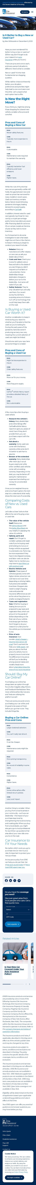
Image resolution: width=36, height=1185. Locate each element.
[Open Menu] (32, 12)
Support (5, 1145)
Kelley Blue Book (18, 528)
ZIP (7, 914)
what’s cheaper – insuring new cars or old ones (18, 641)
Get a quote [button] (12, 924)
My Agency (25, 12)
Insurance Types (10, 906)
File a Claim (6, 1135)
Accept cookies (13, 1178)
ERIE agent (21, 647)
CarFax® (18, 209)
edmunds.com (17, 526)
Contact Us (6, 1149)
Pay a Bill (6, 1143)
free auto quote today (14, 865)
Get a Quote (7, 1131)
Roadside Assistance (10, 1139)
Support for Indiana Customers (13, 2)
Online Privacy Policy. (21, 1172)
